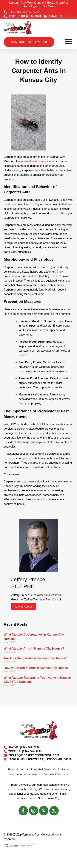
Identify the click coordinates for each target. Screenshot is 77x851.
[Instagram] (33, 810)
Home (11, 769)
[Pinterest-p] (43, 810)
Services (20, 769)
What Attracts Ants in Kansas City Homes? (34, 648)
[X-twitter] (54, 810)
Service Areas (15, 774)
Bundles (61, 769)
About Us (33, 774)
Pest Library (62, 774)
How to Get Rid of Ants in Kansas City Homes (36, 668)
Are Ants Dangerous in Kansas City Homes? (35, 658)
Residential (36, 769)
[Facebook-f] (23, 810)
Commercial (49, 769)
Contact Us (49, 774)
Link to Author (23, 606)
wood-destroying (34, 161)
